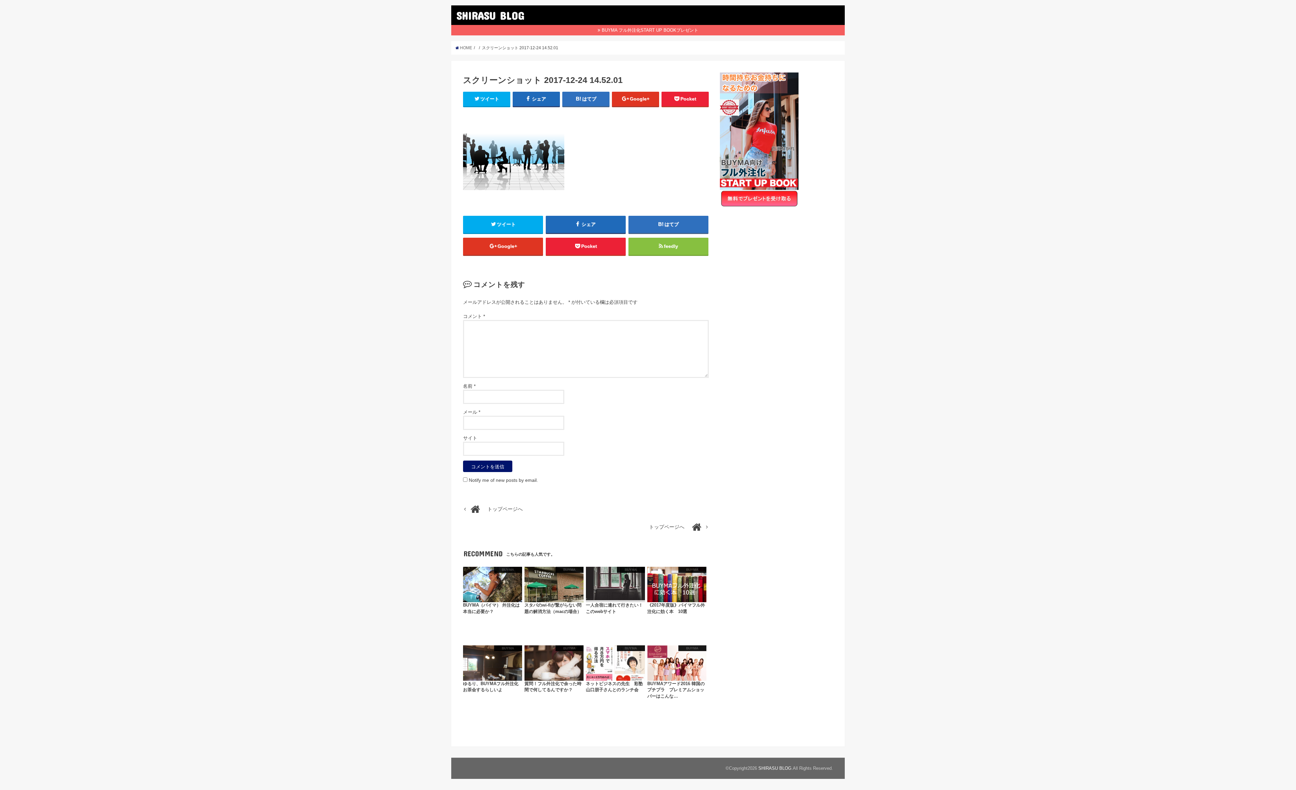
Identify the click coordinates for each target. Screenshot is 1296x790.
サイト (470, 438)
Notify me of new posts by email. (503, 480)
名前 (469, 386)
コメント (474, 316)
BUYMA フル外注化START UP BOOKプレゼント (650, 30)
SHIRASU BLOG (490, 15)
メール (471, 412)
